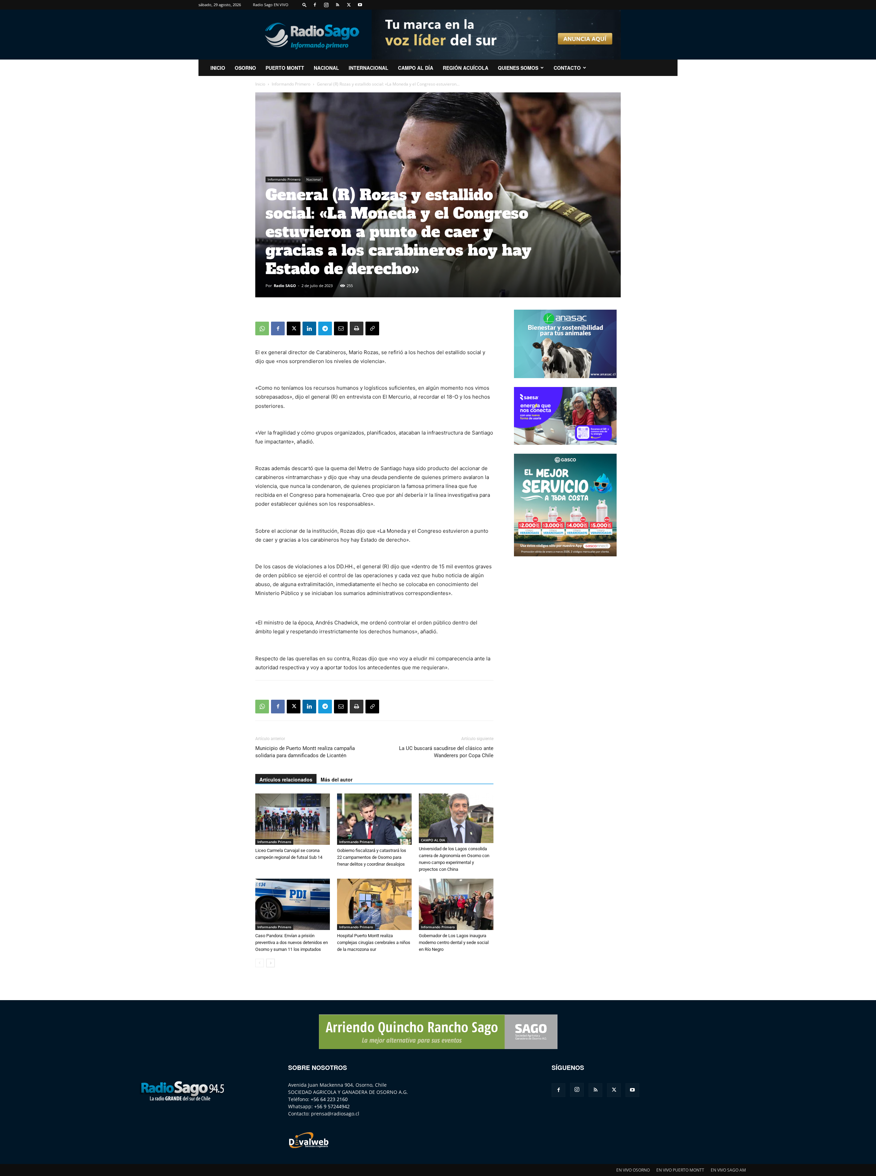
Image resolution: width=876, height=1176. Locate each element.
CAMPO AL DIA (433, 840)
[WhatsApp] (262, 328)
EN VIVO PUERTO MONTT (680, 1170)
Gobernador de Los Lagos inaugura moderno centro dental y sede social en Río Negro (454, 942)
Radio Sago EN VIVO (270, 4)
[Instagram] (326, 5)
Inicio (260, 84)
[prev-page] (259, 963)
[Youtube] (360, 5)
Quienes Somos (518, 67)
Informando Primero (291, 84)
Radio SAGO (285, 285)
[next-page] (270, 963)
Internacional (368, 67)
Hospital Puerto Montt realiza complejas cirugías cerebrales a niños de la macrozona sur (373, 942)
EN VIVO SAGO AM (728, 1170)
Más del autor (336, 779)
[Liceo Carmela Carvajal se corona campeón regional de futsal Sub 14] (292, 819)
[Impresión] (356, 328)
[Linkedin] (309, 328)
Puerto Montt (285, 67)
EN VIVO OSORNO (633, 1170)
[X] (349, 5)
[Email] (341, 328)
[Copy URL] (372, 328)
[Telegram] (325, 328)
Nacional (326, 67)
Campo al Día (415, 67)
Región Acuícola (465, 67)
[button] (304, 4)
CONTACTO (567, 67)
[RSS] (337, 5)
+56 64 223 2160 (329, 1099)
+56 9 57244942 (332, 1106)
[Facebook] (315, 5)
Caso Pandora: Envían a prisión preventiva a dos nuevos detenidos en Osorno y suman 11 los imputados (291, 942)
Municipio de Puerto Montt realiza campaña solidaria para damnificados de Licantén (305, 752)
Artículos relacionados (285, 779)
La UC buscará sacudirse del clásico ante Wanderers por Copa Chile (446, 752)
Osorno (245, 67)
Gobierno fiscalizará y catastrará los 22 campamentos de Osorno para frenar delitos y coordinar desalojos (371, 857)
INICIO (217, 67)
